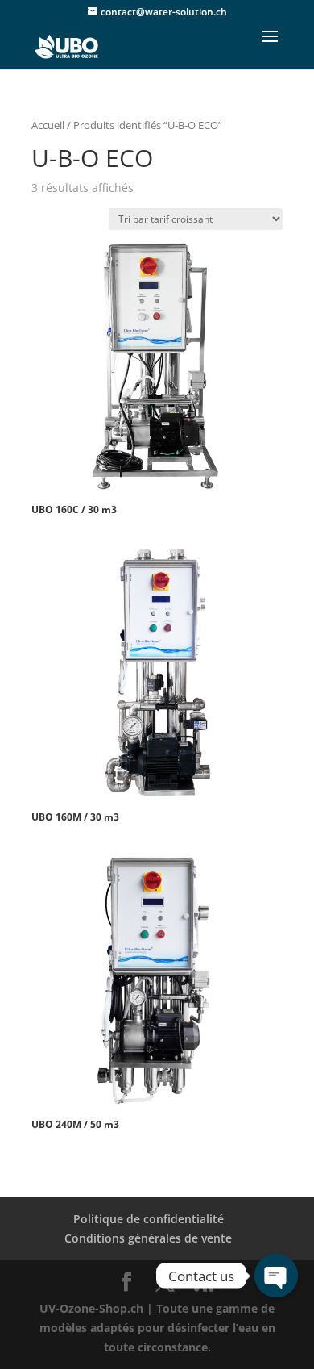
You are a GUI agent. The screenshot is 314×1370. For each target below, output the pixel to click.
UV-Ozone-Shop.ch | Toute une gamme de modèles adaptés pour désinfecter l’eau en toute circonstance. (157, 1328)
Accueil (47, 125)
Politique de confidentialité (148, 1218)
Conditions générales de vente (148, 1238)
